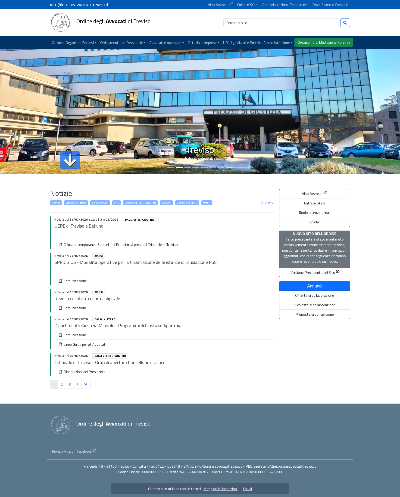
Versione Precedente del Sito (313, 272)
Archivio (267, 202)
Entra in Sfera (314, 203)
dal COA (166, 202)
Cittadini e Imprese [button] (202, 42)
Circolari (315, 222)
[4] (204, 167)
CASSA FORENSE (76, 202)
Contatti (139, 466)
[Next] (77, 384)
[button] (74, 42)
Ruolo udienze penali (314, 212)
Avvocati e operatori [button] (165, 42)
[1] (179, 167)
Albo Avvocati (313, 193)
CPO (116, 202)
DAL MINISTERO (187, 202)
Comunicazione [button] (75, 281)
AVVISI (56, 202)
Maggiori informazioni (220, 488)
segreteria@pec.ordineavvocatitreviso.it (284, 466)
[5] (212, 167)
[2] (187, 167)
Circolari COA (100, 202)
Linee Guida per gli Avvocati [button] (84, 344)
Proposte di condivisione (315, 314)
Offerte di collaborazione (314, 295)
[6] (220, 167)
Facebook (84, 451)
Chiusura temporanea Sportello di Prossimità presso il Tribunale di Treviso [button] (120, 244)
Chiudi (247, 488)
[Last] (86, 384)
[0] (170, 167)
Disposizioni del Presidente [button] (84, 371)
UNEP (206, 202)
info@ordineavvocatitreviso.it (218, 466)
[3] (195, 167)
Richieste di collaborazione (314, 305)
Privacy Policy (62, 451)
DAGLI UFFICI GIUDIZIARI (140, 202)
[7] (229, 167)
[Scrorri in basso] (70, 160)
